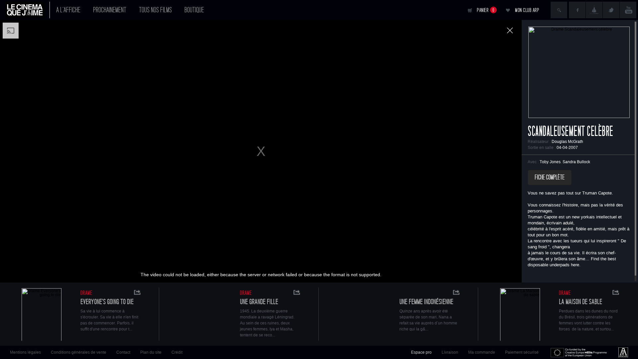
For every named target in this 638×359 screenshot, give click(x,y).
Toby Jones (550, 162)
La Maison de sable (580, 301)
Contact (123, 352)
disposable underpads (549, 265)
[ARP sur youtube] (628, 10)
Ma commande (481, 352)
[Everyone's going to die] (41, 315)
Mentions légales (25, 352)
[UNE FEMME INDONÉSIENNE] (360, 315)
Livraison (450, 352)
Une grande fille (259, 301)
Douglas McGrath (567, 141)
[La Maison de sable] (520, 315)
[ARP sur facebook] (577, 10)
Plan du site (150, 352)
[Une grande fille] (201, 315)
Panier (485, 10)
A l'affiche (68, 10)
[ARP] (623, 352)
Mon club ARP (527, 10)
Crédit (176, 352)
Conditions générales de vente (78, 352)
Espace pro (421, 352)
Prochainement (109, 10)
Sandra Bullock (576, 162)
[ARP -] (27, 10)
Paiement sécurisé (522, 352)
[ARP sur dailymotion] (594, 10)
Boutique (194, 10)
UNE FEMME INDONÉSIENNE (426, 301)
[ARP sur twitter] (611, 10)
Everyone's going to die (107, 301)
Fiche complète (550, 177)
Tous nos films (155, 10)
